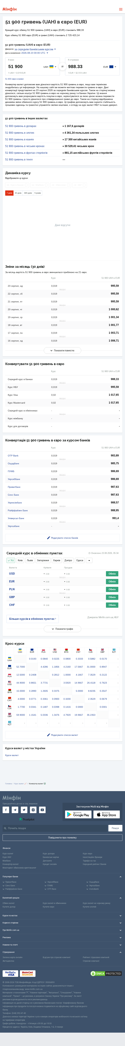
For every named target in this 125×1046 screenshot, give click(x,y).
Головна (8, 784)
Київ (20, 560)
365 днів (28, 193)
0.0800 (67, 658)
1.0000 (67, 674)
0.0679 (103, 699)
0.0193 (32, 658)
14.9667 (79, 682)
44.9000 (20, 682)
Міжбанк (7, 861)
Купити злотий (89, 907)
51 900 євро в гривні (14, 79)
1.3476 (55, 715)
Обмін (112, 573)
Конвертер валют (11, 864)
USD (12, 573)
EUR (11, 581)
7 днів (9, 193)
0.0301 (103, 707)
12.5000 (20, 674)
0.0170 (103, 658)
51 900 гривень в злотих (19, 133)
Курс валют (8, 853)
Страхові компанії (91, 961)
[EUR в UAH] (62, 66)
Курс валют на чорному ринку (96, 903)
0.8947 (103, 666)
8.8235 (91, 691)
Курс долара (49, 853)
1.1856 (55, 666)
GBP (12, 597)
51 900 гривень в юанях (19, 139)
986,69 (115, 471)
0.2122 (103, 674)
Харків (56, 560)
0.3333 (79, 658)
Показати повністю (64, 350)
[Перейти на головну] (9, 9)
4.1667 (79, 674)
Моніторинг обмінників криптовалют (19, 868)
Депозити (47, 861)
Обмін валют (8, 903)
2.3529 (91, 699)
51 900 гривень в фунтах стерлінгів (26, 153)
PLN (12, 589)
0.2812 (55, 674)
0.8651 (32, 682)
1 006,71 (114, 340)
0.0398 (55, 707)
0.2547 (103, 691)
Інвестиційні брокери (92, 857)
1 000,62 (114, 309)
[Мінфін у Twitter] (24, 810)
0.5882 (91, 658)
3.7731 (44, 682)
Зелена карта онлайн (12, 957)
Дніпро (68, 560)
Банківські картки (51, 857)
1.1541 (32, 715)
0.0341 (32, 707)
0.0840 (44, 658)
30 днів (18, 193)
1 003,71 (114, 332)
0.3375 (55, 691)
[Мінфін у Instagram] (33, 810)
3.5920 (67, 682)
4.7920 (67, 715)
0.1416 (67, 707)
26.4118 (91, 682)
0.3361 (44, 699)
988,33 (115, 379)
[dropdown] (89, 560)
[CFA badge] (44, 973)
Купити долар (9, 907)
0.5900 (79, 707)
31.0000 (91, 666)
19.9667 (79, 715)
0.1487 (44, 707)
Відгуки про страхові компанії (56, 957)
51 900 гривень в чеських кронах (24, 146)
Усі (12, 560)
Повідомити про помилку (62, 837)
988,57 (115, 502)
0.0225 (55, 658)
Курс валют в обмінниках (54, 903)
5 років (38, 193)
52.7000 (20, 666)
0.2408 (32, 674)
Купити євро (48, 907)
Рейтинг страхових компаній (96, 957)
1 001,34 (114, 317)
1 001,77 (114, 325)
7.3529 (91, 674)
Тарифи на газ (89, 861)
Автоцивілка (8, 961)
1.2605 (44, 691)
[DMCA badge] (106, 973)
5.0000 (79, 691)
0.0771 (32, 699)
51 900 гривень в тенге (19, 159)
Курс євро (87, 853)
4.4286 (44, 666)
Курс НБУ (7, 857)
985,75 (115, 463)
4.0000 (21, 699)
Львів (30, 560)
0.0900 (55, 699)
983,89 (115, 455)
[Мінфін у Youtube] (42, 810)
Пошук (115, 828)
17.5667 (79, 666)
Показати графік (64, 629)
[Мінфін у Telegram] (15, 810)
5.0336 (44, 715)
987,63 (115, 486)
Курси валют (12, 755)
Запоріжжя (43, 560)
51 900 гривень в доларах (20, 126)
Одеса (79, 560)
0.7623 (103, 682)
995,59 (115, 285)
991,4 (115, 518)
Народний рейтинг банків (94, 864)
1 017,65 (114, 394)
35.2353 (91, 715)
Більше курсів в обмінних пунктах (32, 618)
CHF (12, 605)
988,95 (115, 510)
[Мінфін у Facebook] (6, 810)
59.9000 (20, 715)
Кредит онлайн (50, 864)
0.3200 (67, 699)
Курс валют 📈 (20, 784)
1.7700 (21, 707)
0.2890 (32, 691)
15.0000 (20, 691)
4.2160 (67, 666)
